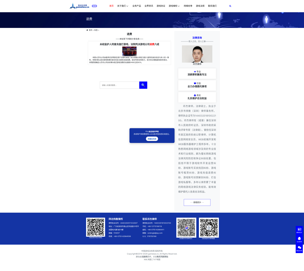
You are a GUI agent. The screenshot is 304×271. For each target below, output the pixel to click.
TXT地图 (156, 259)
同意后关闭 (152, 139)
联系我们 (212, 6)
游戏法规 (200, 6)
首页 (111, 6)
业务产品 (136, 6)
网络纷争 (188, 6)
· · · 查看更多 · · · (197, 202)
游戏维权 (173, 6)
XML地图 (148, 259)
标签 (96, 30)
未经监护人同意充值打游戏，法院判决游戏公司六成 (129, 44)
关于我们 (121, 6)
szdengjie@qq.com (154, 233)
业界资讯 (149, 6)
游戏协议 (161, 6)
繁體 (94, 6)
